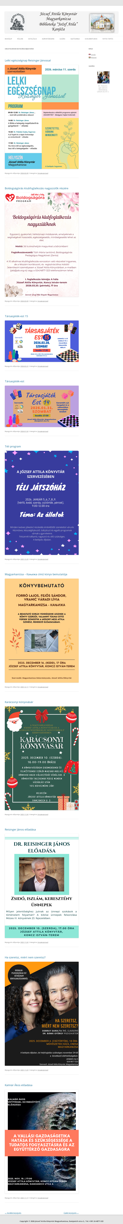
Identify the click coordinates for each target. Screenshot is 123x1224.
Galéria (62, 39)
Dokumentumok (91, 39)
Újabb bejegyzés (71, 1213)
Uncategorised (42, 173)
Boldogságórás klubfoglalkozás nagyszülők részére (36, 188)
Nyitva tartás (108, 39)
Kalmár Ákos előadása (18, 1085)
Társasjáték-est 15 (16, 316)
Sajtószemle (75, 39)
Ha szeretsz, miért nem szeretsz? (25, 957)
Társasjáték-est (14, 381)
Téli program (13, 446)
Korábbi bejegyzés (13, 1213)
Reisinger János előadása (20, 829)
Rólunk (20, 39)
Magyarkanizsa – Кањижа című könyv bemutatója (36, 574)
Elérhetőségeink (48, 39)
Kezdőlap (8, 39)
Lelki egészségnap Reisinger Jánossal (28, 60)
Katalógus (32, 39)
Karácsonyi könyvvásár (19, 702)
